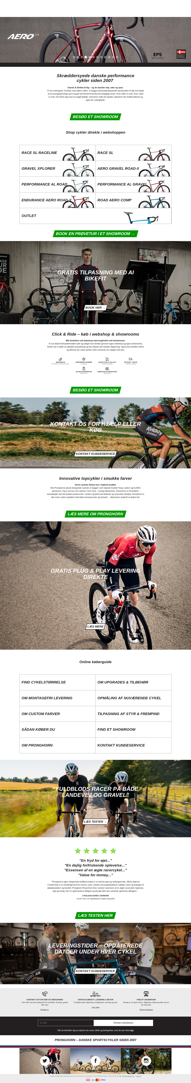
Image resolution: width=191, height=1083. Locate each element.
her (132, 1030)
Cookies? (138, 1076)
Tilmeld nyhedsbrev (123, 1023)
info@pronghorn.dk (128, 1076)
